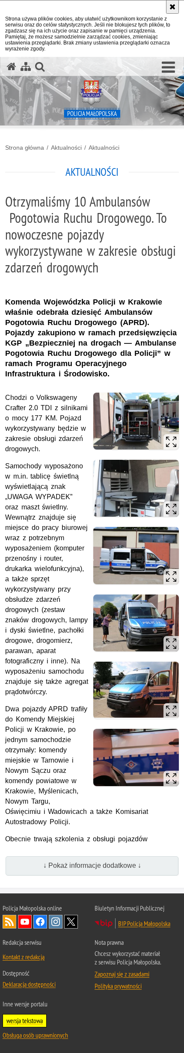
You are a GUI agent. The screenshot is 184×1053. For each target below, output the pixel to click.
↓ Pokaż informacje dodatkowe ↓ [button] (92, 865)
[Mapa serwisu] (26, 66)
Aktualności (66, 147)
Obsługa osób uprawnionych (35, 1035)
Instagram (55, 922)
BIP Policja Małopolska (144, 923)
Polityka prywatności (118, 986)
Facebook (40, 922)
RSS (9, 922)
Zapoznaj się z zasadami (122, 974)
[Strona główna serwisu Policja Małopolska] (11, 66)
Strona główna (24, 147)
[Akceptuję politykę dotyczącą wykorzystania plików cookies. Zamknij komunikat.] (172, 7)
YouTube (25, 922)
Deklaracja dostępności (29, 984)
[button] (168, 68)
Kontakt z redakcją (24, 956)
